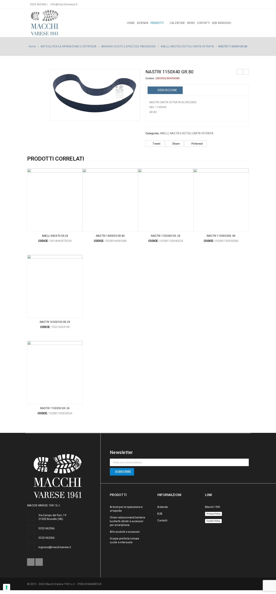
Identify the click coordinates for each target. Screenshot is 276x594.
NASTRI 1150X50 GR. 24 (54, 408)
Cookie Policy (213, 521)
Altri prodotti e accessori (125, 531)
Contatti (162, 520)
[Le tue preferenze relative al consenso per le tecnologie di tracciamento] (6, 587)
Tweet (156, 143)
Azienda (162, 506)
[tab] (165, 90)
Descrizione (167, 90)
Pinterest (197, 143)
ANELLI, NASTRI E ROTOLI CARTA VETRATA (187, 46)
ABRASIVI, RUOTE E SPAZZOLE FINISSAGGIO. (128, 46)
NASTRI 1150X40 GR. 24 (165, 235)
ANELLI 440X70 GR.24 (55, 235)
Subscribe (123, 471)
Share (176, 143)
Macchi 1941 (213, 506)
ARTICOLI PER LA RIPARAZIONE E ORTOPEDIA (69, 46)
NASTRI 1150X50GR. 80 (221, 235)
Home (32, 46)
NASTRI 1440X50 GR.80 (110, 235)
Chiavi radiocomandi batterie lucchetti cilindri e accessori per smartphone (127, 521)
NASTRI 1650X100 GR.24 (55, 321)
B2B (159, 513)
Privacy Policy (213, 513)
